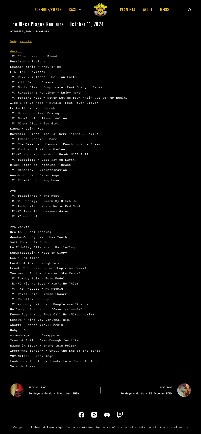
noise (105, 427)
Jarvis (26, 41)
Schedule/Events (48, 9)
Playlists (127, 9)
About (148, 9)
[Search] (189, 9)
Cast (73, 9)
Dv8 (13, 41)
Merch (165, 9)
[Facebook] (81, 415)
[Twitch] (120, 415)
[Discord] (107, 415)
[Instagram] (94, 415)
